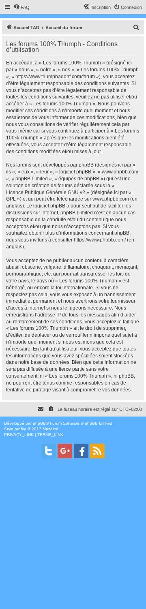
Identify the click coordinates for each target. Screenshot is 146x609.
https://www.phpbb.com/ (100, 240)
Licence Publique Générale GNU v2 (45, 192)
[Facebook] (81, 451)
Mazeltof (50, 429)
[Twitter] (48, 451)
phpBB (39, 423)
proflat (20, 429)
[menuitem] (21, 7)
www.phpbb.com (110, 199)
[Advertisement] (73, 536)
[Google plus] (65, 451)
